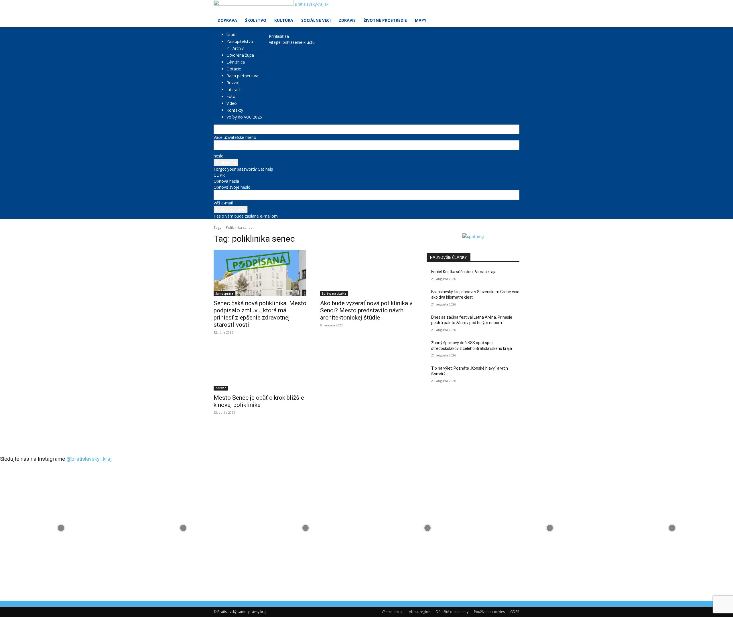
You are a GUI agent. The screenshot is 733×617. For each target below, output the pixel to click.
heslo (219, 156)
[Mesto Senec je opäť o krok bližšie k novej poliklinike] (260, 367)
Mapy (420, 20)
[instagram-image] (61, 528)
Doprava (227, 20)
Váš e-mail (223, 203)
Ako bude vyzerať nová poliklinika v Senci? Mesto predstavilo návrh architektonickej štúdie (366, 310)
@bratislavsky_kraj (89, 459)
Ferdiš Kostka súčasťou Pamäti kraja (463, 271)
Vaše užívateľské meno (235, 137)
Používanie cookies (489, 611)
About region (419, 611)
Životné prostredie (385, 20)
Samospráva (224, 293)
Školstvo (255, 20)
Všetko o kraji (392, 611)
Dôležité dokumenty (452, 611)
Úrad (230, 34)
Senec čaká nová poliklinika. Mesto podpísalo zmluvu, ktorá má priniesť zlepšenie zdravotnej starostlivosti (260, 314)
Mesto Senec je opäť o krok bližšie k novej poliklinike (259, 401)
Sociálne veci (316, 20)
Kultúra (283, 20)
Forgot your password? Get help (243, 169)
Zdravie (347, 20)
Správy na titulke (334, 293)
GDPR (219, 175)
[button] (512, 7)
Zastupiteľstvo (239, 41)
